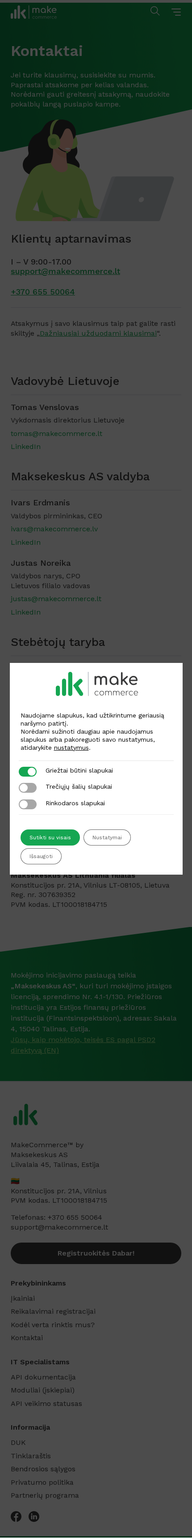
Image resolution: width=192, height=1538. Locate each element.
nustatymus (71, 747)
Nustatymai (107, 837)
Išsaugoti (41, 856)
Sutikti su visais (50, 837)
